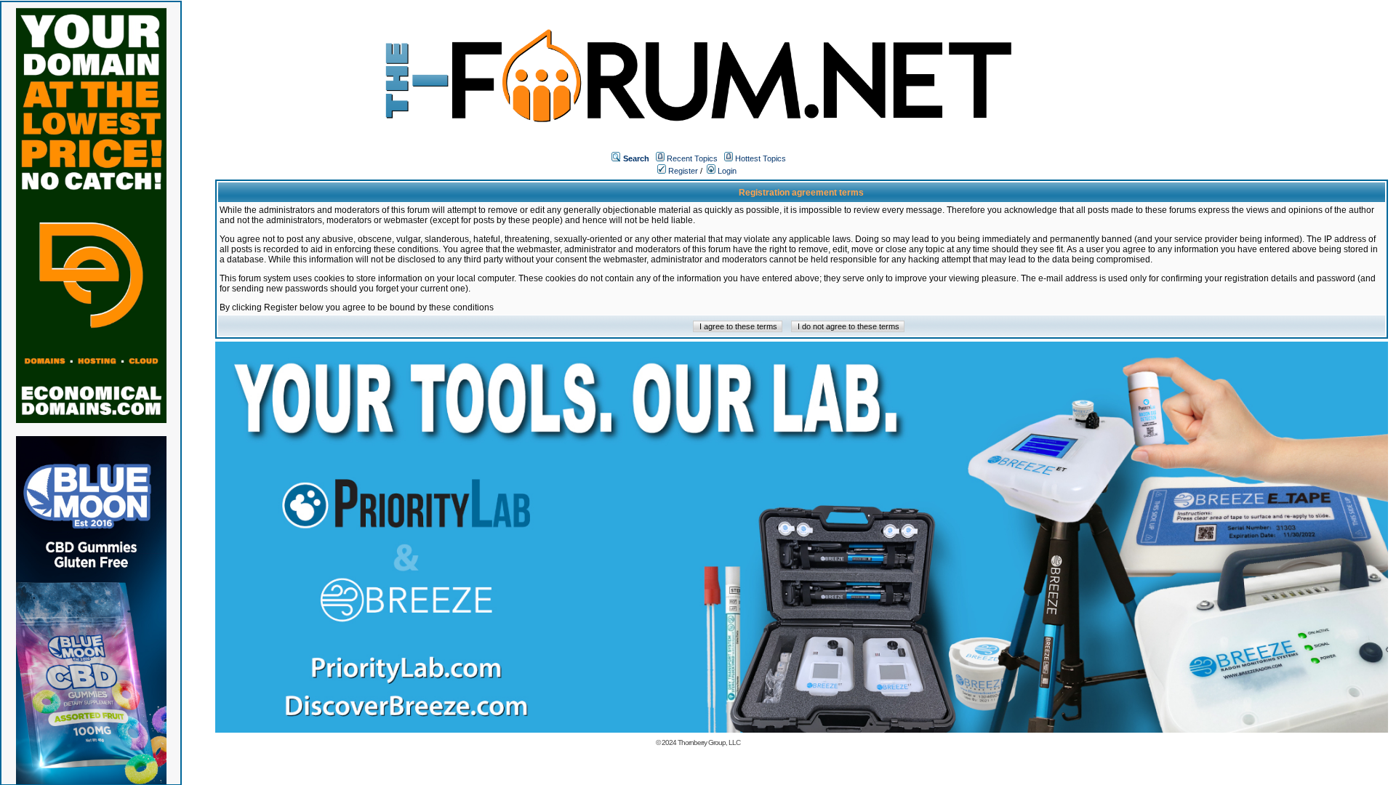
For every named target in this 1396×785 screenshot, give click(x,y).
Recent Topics (692, 158)
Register (682, 170)
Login (726, 170)
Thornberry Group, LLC (709, 742)
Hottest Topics (760, 158)
